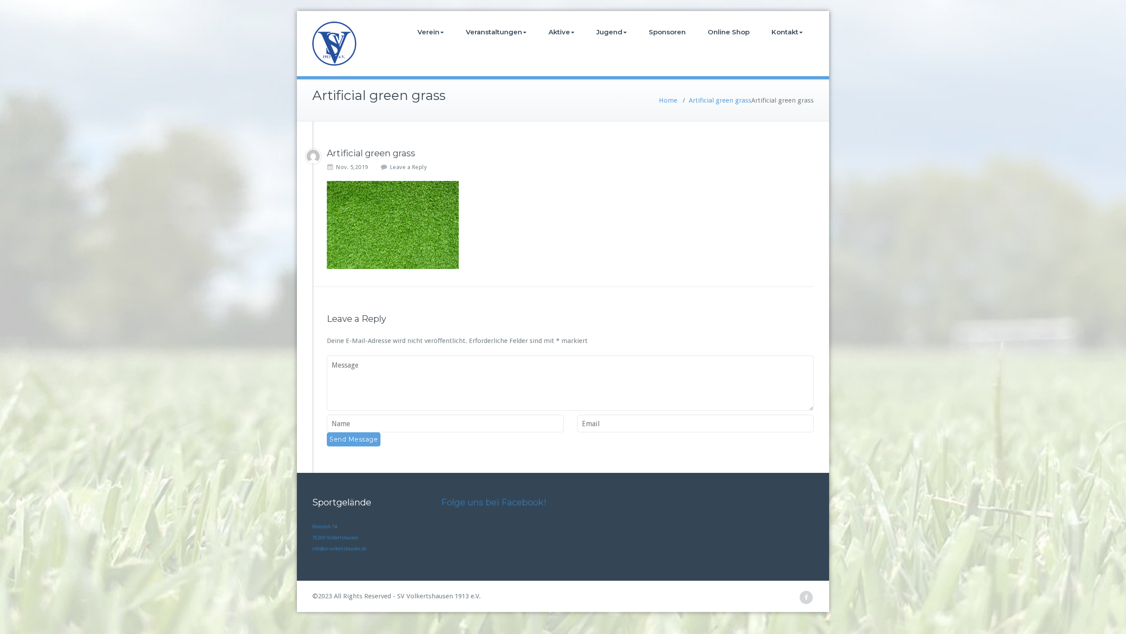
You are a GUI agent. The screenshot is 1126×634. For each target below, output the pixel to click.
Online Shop (728, 32)
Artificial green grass (720, 100)
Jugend (609, 32)
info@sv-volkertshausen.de (339, 548)
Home (668, 100)
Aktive (559, 32)
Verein (428, 32)
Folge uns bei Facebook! (493, 502)
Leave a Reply (408, 167)
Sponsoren (667, 32)
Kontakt (784, 32)
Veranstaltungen (494, 32)
